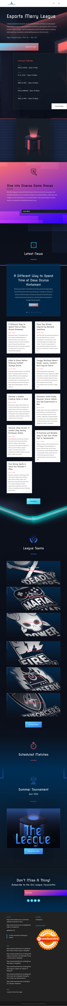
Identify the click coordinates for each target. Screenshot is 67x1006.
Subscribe (29, 893)
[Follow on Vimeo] (38, 900)
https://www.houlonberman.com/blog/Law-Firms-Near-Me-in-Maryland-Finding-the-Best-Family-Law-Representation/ (19, 976)
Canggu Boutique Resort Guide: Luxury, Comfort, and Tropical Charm (47, 363)
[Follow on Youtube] (35, 900)
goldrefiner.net (11, 930)
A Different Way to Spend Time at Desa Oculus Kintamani (33, 280)
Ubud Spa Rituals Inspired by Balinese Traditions (45, 327)
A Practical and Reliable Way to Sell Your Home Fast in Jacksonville (47, 435)
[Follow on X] (31, 900)
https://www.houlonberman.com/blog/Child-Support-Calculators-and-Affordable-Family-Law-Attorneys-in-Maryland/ (19, 956)
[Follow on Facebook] (28, 900)
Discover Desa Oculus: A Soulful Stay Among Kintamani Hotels (18, 430)
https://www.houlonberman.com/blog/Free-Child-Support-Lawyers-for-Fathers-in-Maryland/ (19, 969)
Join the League (33, 725)
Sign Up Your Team (33, 851)
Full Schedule (59, 106)
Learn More (26, 211)
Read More (33, 305)
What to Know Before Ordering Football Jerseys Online (17, 363)
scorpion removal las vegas (15, 992)
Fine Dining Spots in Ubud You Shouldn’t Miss (17, 466)
